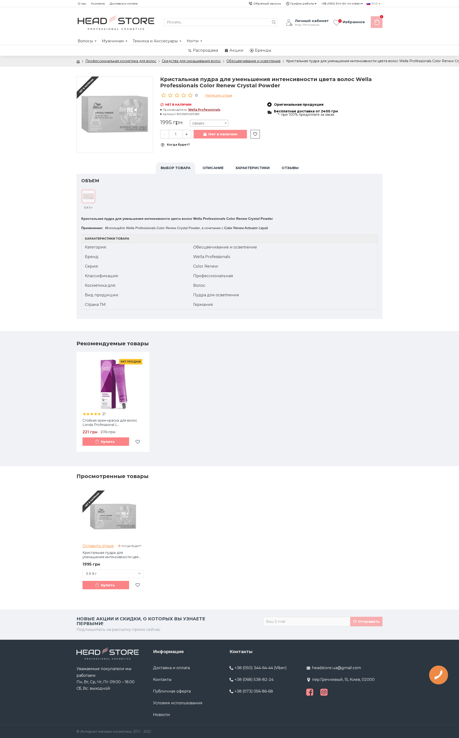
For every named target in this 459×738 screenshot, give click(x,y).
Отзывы (290, 168)
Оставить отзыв (98, 546)
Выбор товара (176, 168)
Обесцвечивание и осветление (253, 61)
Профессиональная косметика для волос (120, 61)
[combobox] (209, 123)
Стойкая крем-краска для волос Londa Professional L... (109, 422)
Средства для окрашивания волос (191, 61)
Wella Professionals (204, 109)
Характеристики (252, 168)
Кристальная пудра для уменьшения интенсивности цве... (111, 555)
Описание (213, 168)
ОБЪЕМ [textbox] (198, 123)
